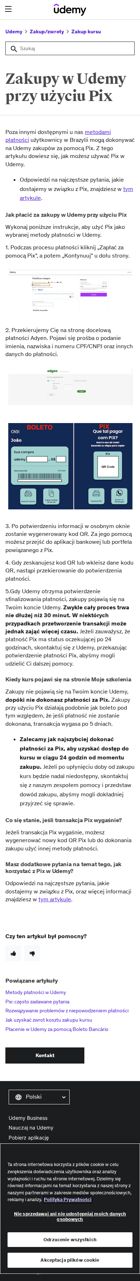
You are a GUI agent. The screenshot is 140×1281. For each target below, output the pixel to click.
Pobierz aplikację (29, 1137)
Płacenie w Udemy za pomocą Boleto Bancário (56, 1029)
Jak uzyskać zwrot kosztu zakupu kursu (48, 1020)
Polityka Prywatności (68, 1199)
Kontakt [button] (45, 1055)
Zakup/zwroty (47, 31)
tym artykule (54, 899)
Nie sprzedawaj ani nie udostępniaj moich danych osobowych (70, 1217)
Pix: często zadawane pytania (37, 1001)
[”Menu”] (9, 9)
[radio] (13, 953)
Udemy (13, 31)
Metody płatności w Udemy (35, 992)
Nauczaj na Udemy (31, 1127)
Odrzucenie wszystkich (70, 1240)
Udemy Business (28, 1118)
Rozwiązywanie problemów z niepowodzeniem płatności (67, 1010)
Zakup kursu (86, 31)
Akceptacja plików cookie (70, 1260)
